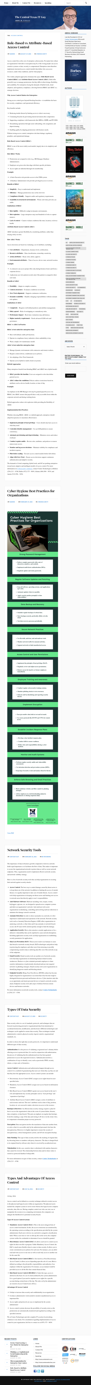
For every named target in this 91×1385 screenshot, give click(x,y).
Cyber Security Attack (73, 270)
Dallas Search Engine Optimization (73, 279)
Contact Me (26, 3)
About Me (15, 3)
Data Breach (70, 282)
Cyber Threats (71, 273)
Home (6, 3)
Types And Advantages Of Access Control (31, 1180)
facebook (69, 290)
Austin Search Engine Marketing (73, 248)
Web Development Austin (74, 333)
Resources (37, 3)
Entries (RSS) (38, 1381)
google (77, 290)
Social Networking (72, 322)
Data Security (70, 287)
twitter (79, 325)
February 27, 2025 (26, 502)
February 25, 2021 (31, 856)
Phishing (82, 308)
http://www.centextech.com (43, 1359)
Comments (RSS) (51, 1381)
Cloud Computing (72, 251)
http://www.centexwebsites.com (45, 1362)
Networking (46, 856)
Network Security (72, 306)
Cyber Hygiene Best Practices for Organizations (31, 493)
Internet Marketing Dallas (75, 298)
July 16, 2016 (29, 1189)
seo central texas (72, 317)
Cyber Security (71, 267)
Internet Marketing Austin (75, 295)
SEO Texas (69, 319)
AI (66, 242)
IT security (78, 300)
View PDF (10, 833)
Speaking (48, 3)
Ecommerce (81, 287)
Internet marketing (73, 292)
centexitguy (14, 856)
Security (43, 1016)
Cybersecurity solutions (24, 468)
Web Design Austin (77, 327)
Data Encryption (71, 284)
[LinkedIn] (42, 1372)
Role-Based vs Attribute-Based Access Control (29, 45)
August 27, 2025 (25, 54)
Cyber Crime (70, 262)
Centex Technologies (71, 39)
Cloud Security (71, 254)
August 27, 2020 (30, 1016)
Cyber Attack (70, 257)
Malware (69, 303)
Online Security (71, 308)
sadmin (12, 54)
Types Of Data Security (24, 1009)
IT (71, 300)
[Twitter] (39, 1372)
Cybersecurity (41, 54)
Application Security (77, 242)
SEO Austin (74, 314)
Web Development (72, 330)
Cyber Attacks (71, 259)
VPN (67, 327)
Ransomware (70, 311)
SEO (67, 314)
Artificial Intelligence (74, 245)
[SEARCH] (86, 3)
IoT (67, 300)
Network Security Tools (24, 850)
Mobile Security (79, 303)
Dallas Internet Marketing (75, 275)
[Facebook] (35, 1372)
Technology (70, 325)
